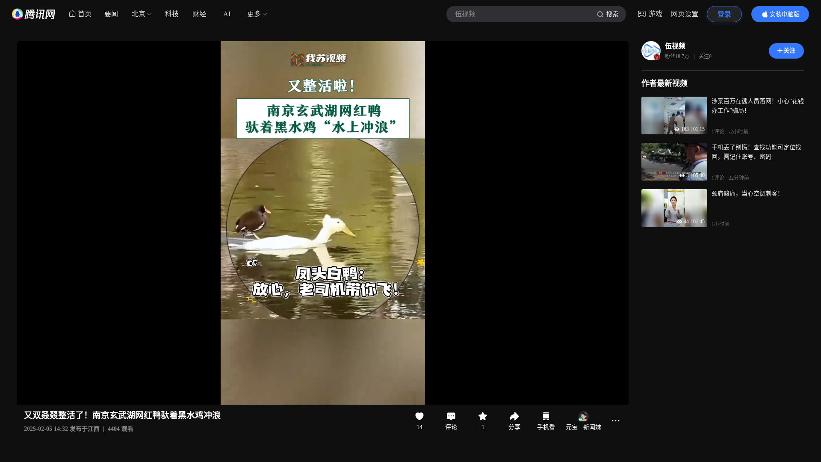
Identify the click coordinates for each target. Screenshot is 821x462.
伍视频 (675, 46)
